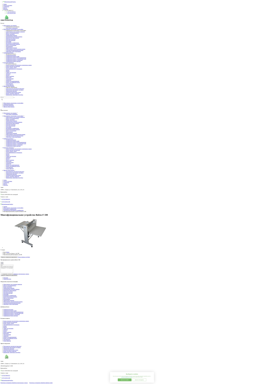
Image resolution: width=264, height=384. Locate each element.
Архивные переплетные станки (13, 92)
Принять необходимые (139, 379)
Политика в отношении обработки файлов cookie (41, 382)
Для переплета (9, 83)
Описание (5, 277)
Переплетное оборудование (12, 38)
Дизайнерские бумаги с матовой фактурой (16, 59)
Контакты (5, 9)
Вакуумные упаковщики (12, 28)
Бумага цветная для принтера (13, 66)
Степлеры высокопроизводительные (14, 50)
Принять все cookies (125, 379)
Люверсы (8, 73)
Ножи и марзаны (10, 76)
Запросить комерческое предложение (9, 257)
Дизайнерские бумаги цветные (13, 61)
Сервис (5, 4)
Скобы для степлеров (11, 72)
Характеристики (7, 279)
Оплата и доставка (7, 5)
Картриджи (8, 77)
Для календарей (9, 78)
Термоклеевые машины (11, 35)
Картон (7, 71)
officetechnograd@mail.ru (7, 204)
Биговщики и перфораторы (12, 42)
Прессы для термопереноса (12, 33)
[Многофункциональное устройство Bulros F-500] (31, 247)
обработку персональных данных (21, 274)
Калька (7, 70)
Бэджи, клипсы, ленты (11, 67)
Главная (5, 206)
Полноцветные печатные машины (14, 36)
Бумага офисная (10, 84)
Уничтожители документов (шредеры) (15, 88)
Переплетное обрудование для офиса (14, 89)
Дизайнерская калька (11, 55)
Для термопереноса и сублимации (14, 68)
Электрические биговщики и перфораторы (13, 210)
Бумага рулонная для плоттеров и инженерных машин (19, 65)
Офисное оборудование (8, 86)
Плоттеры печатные (10, 39)
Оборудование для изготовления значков (15, 49)
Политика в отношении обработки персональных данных (14, 382)
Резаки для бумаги (10, 34)
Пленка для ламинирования (12, 81)
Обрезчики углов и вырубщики (13, 51)
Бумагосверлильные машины (13, 44)
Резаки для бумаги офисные (12, 93)
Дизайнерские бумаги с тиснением (14, 60)
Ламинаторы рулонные (11, 47)
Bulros (7, 252)
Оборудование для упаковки (10, 25)
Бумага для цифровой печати (13, 82)
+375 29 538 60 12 (11, 11)
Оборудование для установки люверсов (15, 31)
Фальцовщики (9, 46)
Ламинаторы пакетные (11, 91)
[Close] (2, 263)
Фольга (7, 75)
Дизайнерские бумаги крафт (12, 56)
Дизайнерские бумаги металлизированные (16, 57)
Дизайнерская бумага (8, 52)
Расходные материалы (8, 62)
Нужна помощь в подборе (24, 257)
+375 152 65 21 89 (11, 13)
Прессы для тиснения (11, 45)
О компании (6, 6)
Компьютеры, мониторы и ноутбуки (14, 94)
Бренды (5, 7)
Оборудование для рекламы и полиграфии (13, 29)
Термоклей (8, 80)
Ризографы (8, 41)
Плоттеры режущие (10, 40)
